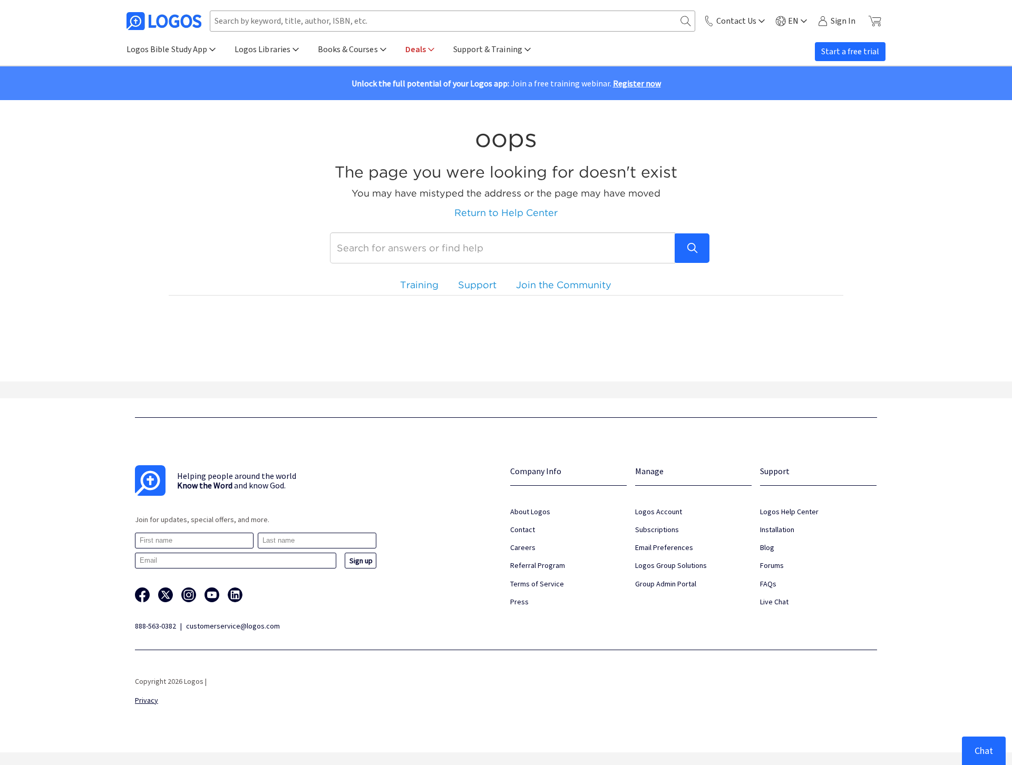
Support (477, 284)
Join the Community (563, 284)
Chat (984, 750)
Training (419, 284)
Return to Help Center (506, 212)
